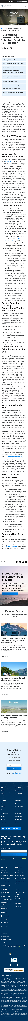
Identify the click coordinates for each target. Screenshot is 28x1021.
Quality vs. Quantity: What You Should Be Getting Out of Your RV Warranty (14, 640)
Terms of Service (5, 936)
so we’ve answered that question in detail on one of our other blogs (13, 458)
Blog (2, 28)
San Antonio (4, 796)
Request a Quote (5, 885)
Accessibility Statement (6, 939)
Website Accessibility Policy (11, 987)
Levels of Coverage (8, 67)
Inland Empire (18, 809)
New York (18, 787)
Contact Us (18, 906)
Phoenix (3, 806)
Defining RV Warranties (10, 60)
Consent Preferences (6, 975)
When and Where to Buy (10, 81)
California (18, 800)
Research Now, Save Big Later (11, 88)
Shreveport (18, 822)
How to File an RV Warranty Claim (13, 85)
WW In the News (5, 878)
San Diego (18, 803)
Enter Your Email (5, 848)
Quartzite (3, 809)
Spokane (3, 819)
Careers (17, 884)
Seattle (3, 816)
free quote (20, 545)
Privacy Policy (17, 774)
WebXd (18, 946)
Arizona (3, 800)
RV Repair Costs (5, 896)
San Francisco (19, 806)
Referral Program (20, 878)
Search (12, 1)
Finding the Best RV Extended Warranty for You (11, 77)
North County (18, 793)
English (20, 1)
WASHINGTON (5, 813)
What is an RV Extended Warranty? (13, 63)
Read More (5, 656)
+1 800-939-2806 (20, 892)
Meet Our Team (5, 873)
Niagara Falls (18, 790)
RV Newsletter (19, 873)
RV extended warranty (14, 123)
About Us (3, 870)
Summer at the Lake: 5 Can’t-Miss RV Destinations (13, 679)
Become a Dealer (20, 875)
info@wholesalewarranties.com (9, 985)
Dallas (2, 790)
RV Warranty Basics (6, 899)
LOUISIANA (18, 813)
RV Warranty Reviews (7, 875)
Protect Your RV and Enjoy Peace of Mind (13, 93)
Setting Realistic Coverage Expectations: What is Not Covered (13, 71)
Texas (2, 787)
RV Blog (17, 870)
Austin (2, 793)
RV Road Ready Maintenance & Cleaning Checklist (14, 716)
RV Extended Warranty (10, 546)
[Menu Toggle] (25, 6)
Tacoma (3, 822)
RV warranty (8, 161)
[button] (2, 48)
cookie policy (8, 1016)
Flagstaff (3, 803)
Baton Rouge (18, 819)
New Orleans (18, 816)
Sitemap (3, 942)
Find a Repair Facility (20, 881)
